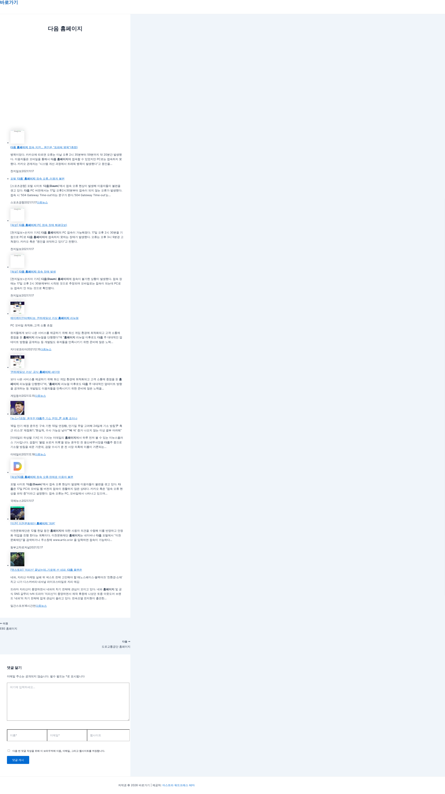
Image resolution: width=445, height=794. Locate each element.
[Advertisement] (65, 59)
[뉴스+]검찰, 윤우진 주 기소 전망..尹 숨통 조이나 (43, 418)
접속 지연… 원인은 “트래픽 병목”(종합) (44, 147)
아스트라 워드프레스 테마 (178, 785)
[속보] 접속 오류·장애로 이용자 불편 (41, 477)
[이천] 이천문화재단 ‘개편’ (32, 523)
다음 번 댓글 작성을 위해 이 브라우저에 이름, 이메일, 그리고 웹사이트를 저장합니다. (59, 750)
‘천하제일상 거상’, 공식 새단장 (35, 372)
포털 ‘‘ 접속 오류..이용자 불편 (37, 178)
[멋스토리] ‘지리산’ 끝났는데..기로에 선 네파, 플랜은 (46, 569)
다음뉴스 (42, 202)
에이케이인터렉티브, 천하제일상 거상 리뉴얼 (44, 318)
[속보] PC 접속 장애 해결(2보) (38, 225)
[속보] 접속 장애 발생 (33, 271)
